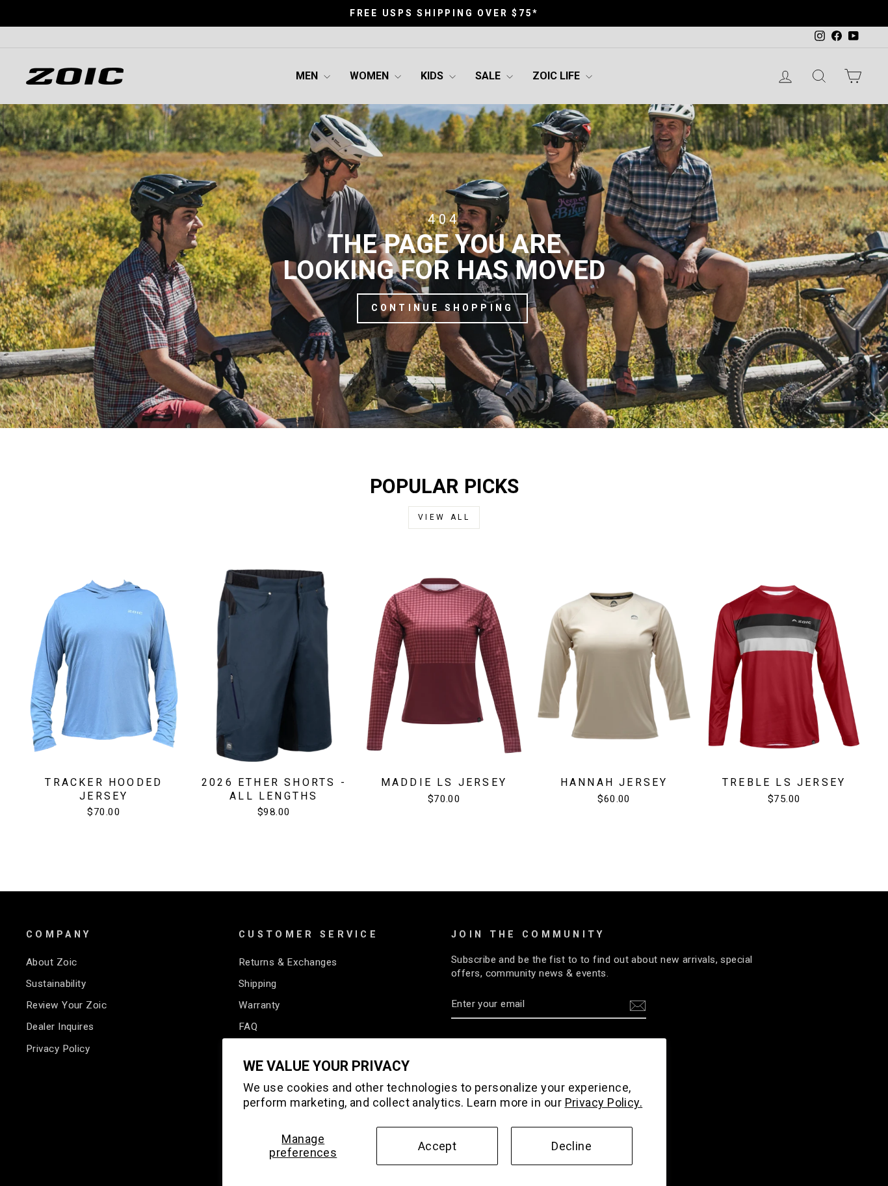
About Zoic (51, 962)
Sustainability (56, 984)
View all (444, 517)
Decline (571, 1146)
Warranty (259, 1005)
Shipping (258, 984)
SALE (489, 76)
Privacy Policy (58, 1049)
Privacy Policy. (604, 1102)
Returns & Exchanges (288, 962)
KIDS (433, 76)
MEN (308, 76)
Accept (437, 1146)
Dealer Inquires (60, 1026)
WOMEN (370, 76)
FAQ (248, 1026)
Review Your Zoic (66, 1005)
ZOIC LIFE (557, 76)
